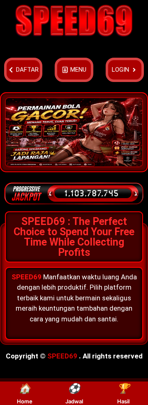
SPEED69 (62, 356)
